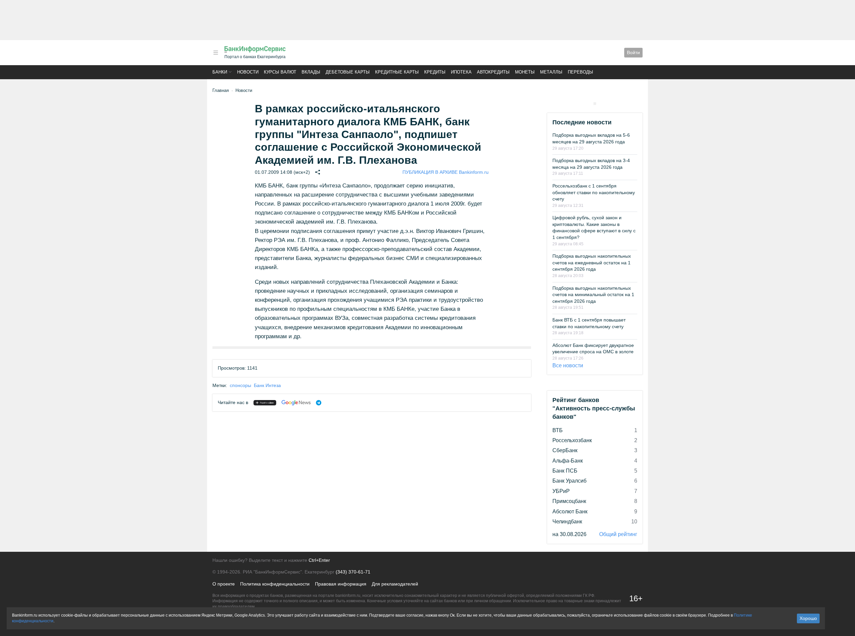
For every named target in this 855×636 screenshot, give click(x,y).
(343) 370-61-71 (353, 572)
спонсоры (240, 385)
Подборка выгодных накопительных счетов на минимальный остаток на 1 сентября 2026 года (593, 294)
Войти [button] (633, 52)
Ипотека (461, 72)
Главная (220, 90)
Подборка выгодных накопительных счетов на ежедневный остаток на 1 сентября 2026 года (591, 262)
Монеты (525, 72)
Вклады (311, 72)
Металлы (551, 72)
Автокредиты (493, 72)
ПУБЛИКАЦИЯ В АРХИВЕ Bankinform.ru (445, 172)
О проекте (223, 584)
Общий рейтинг (618, 534)
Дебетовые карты (348, 72)
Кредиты (435, 72)
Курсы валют (280, 72)
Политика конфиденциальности (275, 584)
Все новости (567, 365)
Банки (219, 72)
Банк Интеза (267, 385)
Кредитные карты (397, 72)
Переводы (580, 72)
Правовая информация (340, 584)
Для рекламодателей (395, 584)
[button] (215, 52)
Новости (248, 72)
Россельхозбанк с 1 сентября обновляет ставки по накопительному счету (593, 192)
